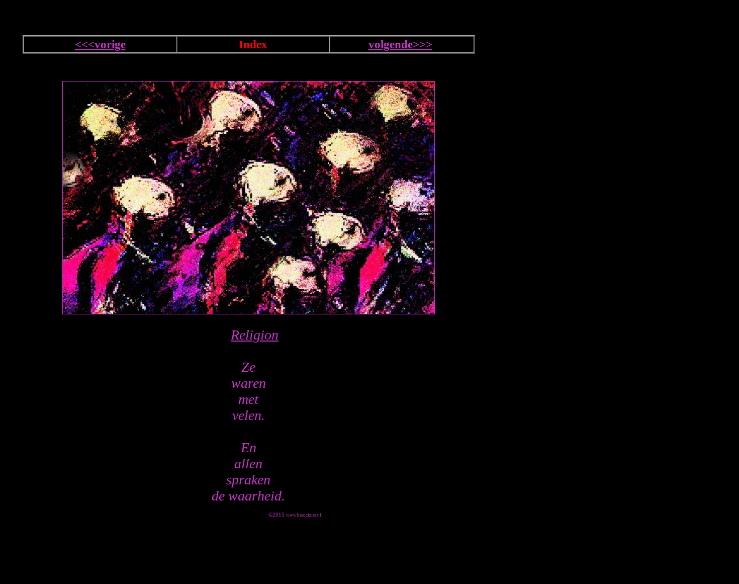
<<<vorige (100, 44)
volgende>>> (400, 44)
